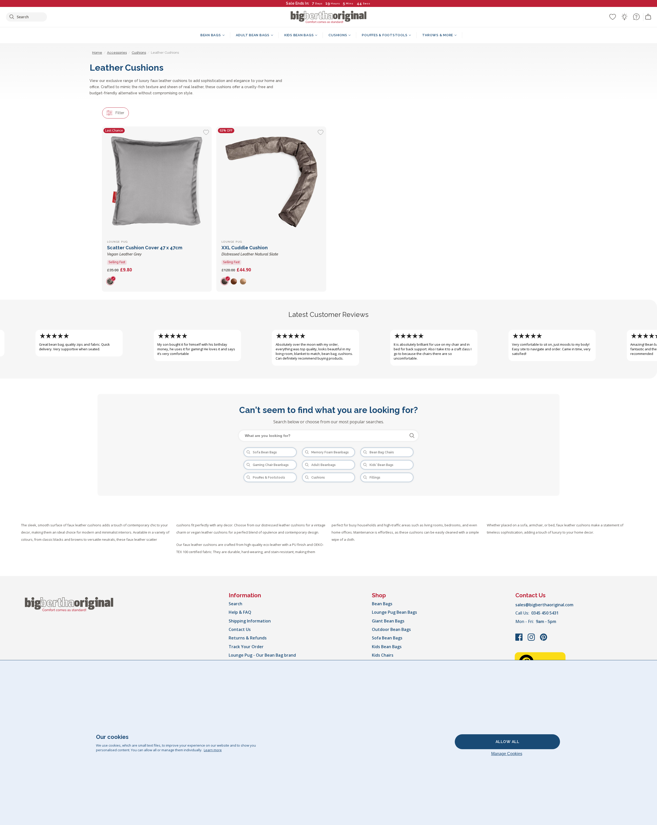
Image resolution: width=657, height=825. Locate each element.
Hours (335, 3)
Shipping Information (250, 621)
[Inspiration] (624, 17)
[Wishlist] (612, 17)
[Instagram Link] (532, 640)
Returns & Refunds (248, 638)
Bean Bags (382, 604)
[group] (111, 281)
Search (235, 604)
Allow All (507, 741)
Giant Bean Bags (388, 621)
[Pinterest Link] (543, 640)
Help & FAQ (240, 612)
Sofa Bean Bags (387, 638)
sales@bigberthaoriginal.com (544, 605)
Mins (349, 3)
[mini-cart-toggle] (648, 17)
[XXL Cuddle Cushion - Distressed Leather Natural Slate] (271, 181)
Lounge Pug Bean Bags (394, 612)
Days (319, 3)
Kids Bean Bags (387, 646)
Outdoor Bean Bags (391, 629)
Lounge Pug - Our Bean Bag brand (262, 655)
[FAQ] (636, 17)
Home (97, 52)
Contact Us (240, 629)
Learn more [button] (213, 750)
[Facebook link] (519, 640)
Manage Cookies (506, 753)
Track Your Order (246, 646)
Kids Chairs (382, 655)
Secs (366, 3)
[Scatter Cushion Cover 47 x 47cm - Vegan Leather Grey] (157, 181)
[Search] (412, 435)
